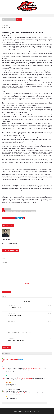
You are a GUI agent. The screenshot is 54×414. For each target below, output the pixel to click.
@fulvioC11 (41, 368)
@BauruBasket (34, 368)
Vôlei (19, 19)
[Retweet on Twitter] (9, 371)
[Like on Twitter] (11, 371)
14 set (26, 377)
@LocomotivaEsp (20, 366)
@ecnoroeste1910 (22, 392)
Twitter (14, 371)
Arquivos (4, 351)
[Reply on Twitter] (7, 371)
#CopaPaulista (9, 394)
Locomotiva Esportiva (11, 366)
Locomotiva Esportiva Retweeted (14, 375)
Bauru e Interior (8, 19)
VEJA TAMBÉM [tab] (27, 301)
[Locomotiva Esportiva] (27, 6)
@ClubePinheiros (27, 368)
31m (26, 366)
